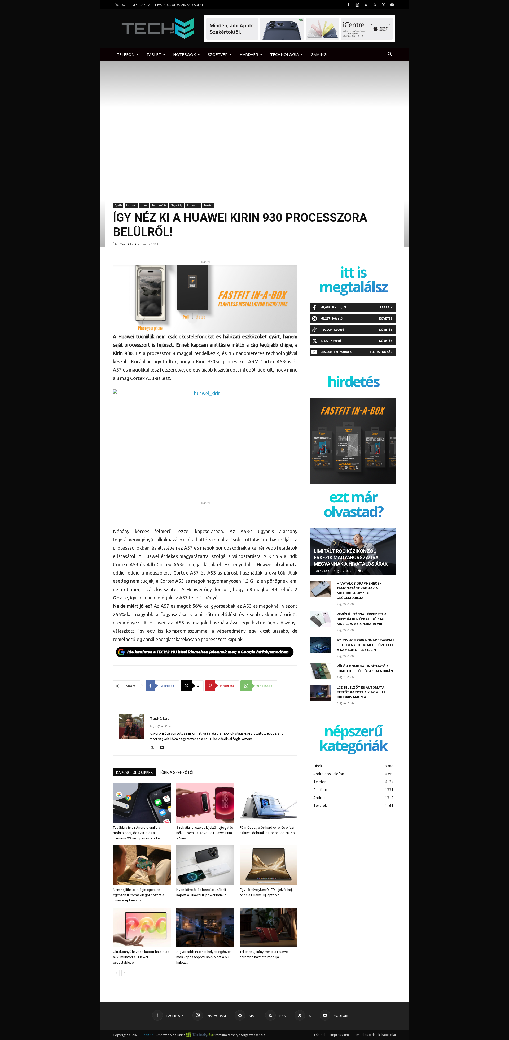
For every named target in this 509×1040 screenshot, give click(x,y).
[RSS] (375, 4)
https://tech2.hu (160, 726)
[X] (383, 4)
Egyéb (118, 205)
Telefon (125, 54)
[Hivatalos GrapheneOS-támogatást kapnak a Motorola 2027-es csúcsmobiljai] (320, 589)
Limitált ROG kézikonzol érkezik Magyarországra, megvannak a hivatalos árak (351, 557)
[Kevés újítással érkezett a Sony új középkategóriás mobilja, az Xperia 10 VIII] (320, 619)
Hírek (144, 205)
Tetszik (386, 307)
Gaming (319, 54)
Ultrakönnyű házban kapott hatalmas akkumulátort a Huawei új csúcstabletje (141, 957)
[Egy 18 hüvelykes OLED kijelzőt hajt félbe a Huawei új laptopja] (268, 865)
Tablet (153, 54)
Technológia (284, 54)
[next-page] (124, 973)
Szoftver (218, 54)
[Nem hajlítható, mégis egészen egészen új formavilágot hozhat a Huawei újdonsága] (142, 865)
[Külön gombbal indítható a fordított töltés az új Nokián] (320, 671)
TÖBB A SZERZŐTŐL (176, 772)
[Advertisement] (205, 514)
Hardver (249, 54)
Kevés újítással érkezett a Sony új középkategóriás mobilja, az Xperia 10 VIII (362, 619)
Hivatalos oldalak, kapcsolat (179, 5)
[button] (389, 54)
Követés (385, 318)
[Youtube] (392, 4)
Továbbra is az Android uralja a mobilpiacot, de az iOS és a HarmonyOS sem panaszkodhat (137, 833)
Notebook (184, 54)
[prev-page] (116, 973)
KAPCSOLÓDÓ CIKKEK (134, 772)
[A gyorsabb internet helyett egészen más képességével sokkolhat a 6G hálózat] (205, 927)
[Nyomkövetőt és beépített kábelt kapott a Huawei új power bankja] (205, 865)
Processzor (193, 205)
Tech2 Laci (128, 244)
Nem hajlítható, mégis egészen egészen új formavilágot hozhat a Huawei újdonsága (138, 895)
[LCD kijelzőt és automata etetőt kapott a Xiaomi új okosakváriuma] (320, 693)
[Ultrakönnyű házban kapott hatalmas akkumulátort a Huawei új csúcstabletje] (142, 927)
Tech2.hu (149, 1035)
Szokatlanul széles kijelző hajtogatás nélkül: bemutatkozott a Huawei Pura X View (204, 833)
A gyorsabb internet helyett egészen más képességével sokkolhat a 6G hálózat (203, 957)
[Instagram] (357, 4)
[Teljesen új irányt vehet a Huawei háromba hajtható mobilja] (268, 927)
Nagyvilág (176, 205)
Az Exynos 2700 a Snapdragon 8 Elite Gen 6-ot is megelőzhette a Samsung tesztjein (365, 645)
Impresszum (140, 5)
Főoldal (119, 5)
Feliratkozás (381, 352)
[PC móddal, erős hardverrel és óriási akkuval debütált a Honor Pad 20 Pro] (268, 803)
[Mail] (366, 4)
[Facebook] (348, 4)
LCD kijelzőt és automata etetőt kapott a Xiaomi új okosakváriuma (361, 692)
